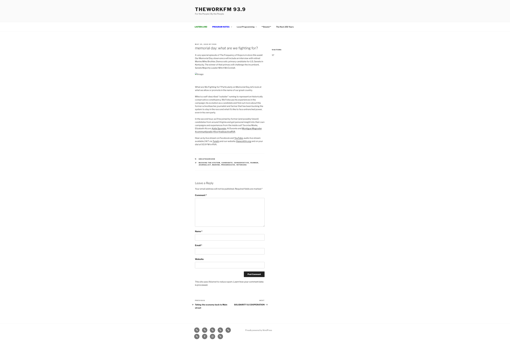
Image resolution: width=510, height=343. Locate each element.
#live (215, 131)
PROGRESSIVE (228, 165)
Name (198, 231)
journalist (205, 165)
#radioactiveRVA (226, 131)
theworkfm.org (243, 141)
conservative (241, 163)
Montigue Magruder (252, 128)
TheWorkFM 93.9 (220, 9)
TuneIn (216, 141)
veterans (241, 165)
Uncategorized (207, 159)
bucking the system (209, 163)
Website (199, 259)
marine (216, 165)
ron (214, 44)
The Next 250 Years (285, 27)
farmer (254, 163)
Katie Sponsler (219, 128)
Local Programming (246, 27)
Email (198, 245)
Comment (201, 195)
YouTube (238, 138)
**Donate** (266, 27)
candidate (227, 163)
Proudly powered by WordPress (258, 330)
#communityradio (204, 131)
